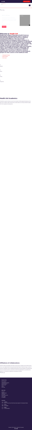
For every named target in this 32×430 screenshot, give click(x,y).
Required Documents (5, 395)
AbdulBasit (4, 24)
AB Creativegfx (22, 427)
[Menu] (29, 5)
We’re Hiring (6, 15)
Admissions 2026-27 (27, 1)
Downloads (3, 387)
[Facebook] (14, 428)
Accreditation (3, 397)
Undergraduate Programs (5, 382)
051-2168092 (6, 405)
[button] (16, 374)
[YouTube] (4, 1)
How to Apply (4, 396)
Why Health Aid (4, 381)
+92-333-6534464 (7, 408)
